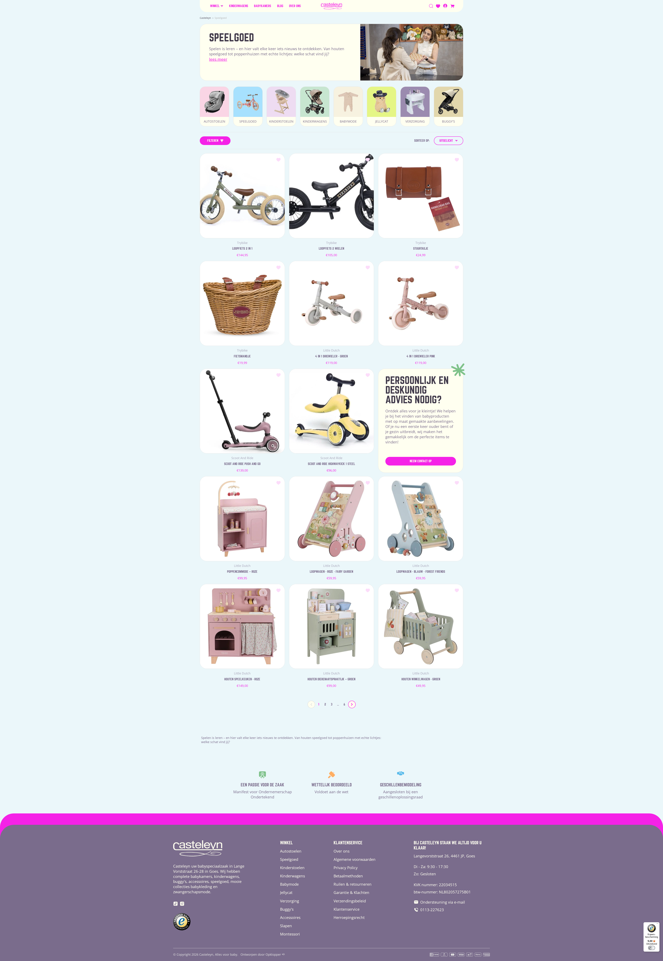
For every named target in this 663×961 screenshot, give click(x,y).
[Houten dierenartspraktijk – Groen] (331, 626)
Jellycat (286, 892)
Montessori (290, 934)
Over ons (341, 851)
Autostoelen (290, 851)
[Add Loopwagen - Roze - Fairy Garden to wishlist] (368, 482)
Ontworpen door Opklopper (261, 955)
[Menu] (657, 924)
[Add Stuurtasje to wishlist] (457, 159)
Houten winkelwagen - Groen (420, 679)
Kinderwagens (292, 875)
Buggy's (287, 909)
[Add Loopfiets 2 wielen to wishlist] (368, 159)
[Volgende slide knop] (352, 704)
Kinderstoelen (292, 867)
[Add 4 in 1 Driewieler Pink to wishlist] (457, 267)
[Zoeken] (431, 6)
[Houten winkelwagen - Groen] (420, 626)
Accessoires (290, 917)
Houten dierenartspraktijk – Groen (331, 679)
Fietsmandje (242, 356)
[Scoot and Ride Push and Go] (242, 411)
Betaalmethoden (348, 875)
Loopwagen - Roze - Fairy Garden (331, 571)
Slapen (286, 925)
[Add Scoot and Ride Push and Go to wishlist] (278, 375)
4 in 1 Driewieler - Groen (331, 356)
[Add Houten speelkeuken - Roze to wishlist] (278, 590)
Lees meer (218, 59)
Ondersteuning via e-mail (442, 902)
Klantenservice (346, 909)
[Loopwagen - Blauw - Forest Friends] (420, 518)
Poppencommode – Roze (242, 571)
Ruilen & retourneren (353, 884)
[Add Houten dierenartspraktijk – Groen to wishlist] (368, 590)
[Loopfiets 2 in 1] (242, 195)
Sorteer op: (422, 140)
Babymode (289, 884)
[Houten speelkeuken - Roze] (242, 626)
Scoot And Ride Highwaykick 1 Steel (331, 464)
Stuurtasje (420, 248)
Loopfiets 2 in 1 (242, 248)
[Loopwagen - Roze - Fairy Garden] (331, 518)
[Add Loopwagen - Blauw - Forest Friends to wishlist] (457, 482)
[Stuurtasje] (420, 195)
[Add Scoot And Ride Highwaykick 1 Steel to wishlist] (368, 375)
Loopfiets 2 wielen (331, 248)
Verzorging (289, 900)
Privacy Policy (346, 867)
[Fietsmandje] (242, 303)
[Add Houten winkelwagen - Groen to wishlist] (457, 590)
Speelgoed (289, 859)
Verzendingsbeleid (350, 900)
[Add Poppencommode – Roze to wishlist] (278, 482)
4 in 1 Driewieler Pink (420, 356)
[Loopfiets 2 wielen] (331, 195)
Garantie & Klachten (351, 892)
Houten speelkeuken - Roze (242, 679)
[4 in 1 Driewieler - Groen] (331, 303)
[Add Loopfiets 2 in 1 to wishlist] (278, 159)
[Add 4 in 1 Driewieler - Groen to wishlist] (368, 267)
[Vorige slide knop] (311, 704)
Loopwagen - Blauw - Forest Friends (420, 571)
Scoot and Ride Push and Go (242, 464)
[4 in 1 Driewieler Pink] (420, 303)
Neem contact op (421, 461)
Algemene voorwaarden (355, 859)
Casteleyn (205, 17)
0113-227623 (432, 909)
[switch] (651, 948)
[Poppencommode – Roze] (242, 518)
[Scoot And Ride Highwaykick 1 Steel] (331, 411)
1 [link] (318, 704)
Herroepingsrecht (349, 917)
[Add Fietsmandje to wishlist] (278, 267)
